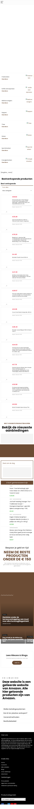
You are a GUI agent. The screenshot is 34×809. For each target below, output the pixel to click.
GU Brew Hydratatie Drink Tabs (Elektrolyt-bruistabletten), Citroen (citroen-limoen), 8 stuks (21, 276)
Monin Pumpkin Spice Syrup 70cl (20, 407)
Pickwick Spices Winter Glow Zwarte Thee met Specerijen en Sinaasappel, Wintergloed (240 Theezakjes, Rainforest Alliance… (21, 369)
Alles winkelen (5, 767)
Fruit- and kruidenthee (15, 499)
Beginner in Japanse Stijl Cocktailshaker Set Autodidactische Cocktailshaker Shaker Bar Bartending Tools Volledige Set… (21, 239)
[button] (17, 709)
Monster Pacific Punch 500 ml (20, 257)
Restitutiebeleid (9, 721)
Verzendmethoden (11, 717)
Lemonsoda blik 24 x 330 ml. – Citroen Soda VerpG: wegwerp (20, 220)
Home (3, 762)
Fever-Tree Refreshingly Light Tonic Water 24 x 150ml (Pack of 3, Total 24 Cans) (21, 490)
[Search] (31, 2)
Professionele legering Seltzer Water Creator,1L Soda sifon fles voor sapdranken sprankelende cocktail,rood (20, 389)
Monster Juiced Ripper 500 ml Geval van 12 (21, 330)
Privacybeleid (5, 781)
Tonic (11, 486)
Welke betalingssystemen (14, 709)
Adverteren (4, 774)
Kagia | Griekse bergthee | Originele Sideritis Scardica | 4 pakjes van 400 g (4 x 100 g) (19, 519)
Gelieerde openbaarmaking (9, 785)
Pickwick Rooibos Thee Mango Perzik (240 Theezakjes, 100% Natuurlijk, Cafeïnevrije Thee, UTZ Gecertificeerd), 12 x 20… (21, 202)
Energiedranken (14, 527)
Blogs (2, 769)
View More (5, 79)
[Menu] (2, 2)
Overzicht (4, 765)
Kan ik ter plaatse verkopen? (15, 713)
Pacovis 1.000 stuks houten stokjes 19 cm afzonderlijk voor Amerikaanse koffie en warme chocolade (22, 295)
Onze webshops (5, 772)
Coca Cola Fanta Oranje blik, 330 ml (21, 312)
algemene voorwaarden (8, 783)
